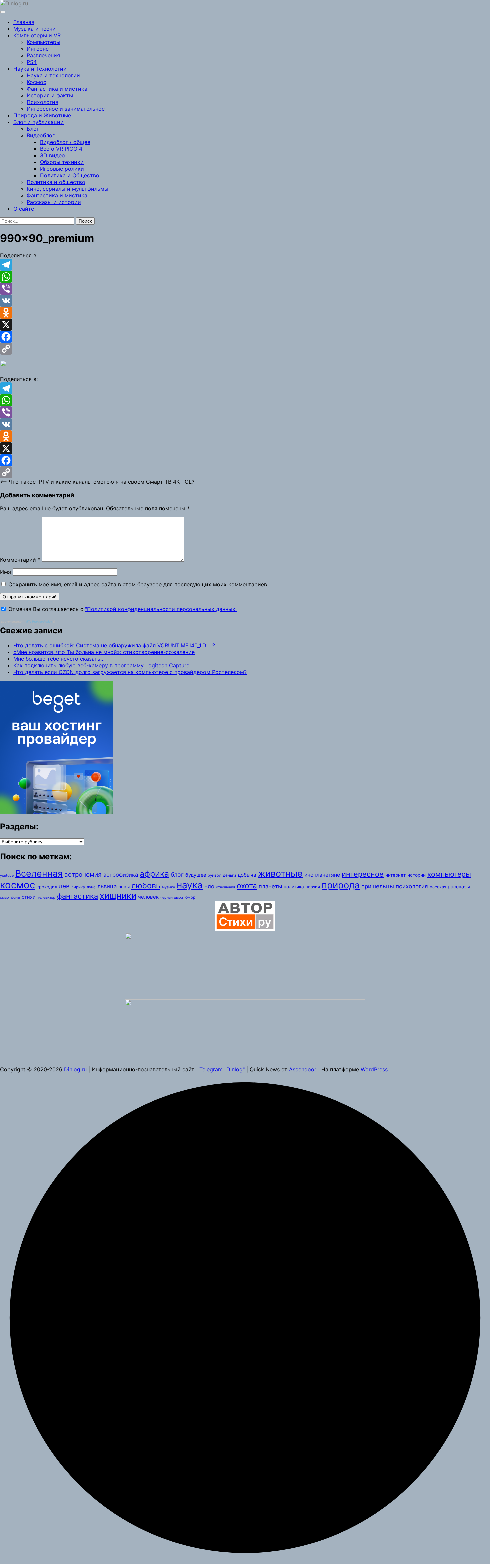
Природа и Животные (42, 115)
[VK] (245, 301)
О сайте (23, 208)
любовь (145, 885)
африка (154, 874)
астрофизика (120, 874)
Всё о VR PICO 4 (61, 148)
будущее (195, 875)
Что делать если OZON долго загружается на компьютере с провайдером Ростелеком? (130, 672)
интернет (395, 875)
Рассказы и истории (54, 202)
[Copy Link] (245, 349)
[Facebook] (245, 337)
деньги (229, 875)
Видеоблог (41, 135)
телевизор (46, 897)
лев (64, 886)
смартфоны (10, 897)
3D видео (52, 155)
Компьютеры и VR (37, 35)
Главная (23, 22)
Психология (42, 102)
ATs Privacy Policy (39, 621)
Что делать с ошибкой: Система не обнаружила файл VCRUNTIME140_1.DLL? (114, 645)
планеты (270, 886)
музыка (168, 887)
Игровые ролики (62, 168)
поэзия (313, 886)
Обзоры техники (62, 162)
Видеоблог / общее (65, 142)
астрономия (83, 874)
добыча (247, 875)
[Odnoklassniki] (245, 313)
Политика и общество (56, 182)
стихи (29, 897)
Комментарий (20, 559)
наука (190, 885)
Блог (33, 128)
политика (294, 886)
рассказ (438, 886)
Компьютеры (43, 42)
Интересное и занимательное (66, 108)
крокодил (47, 886)
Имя (5, 571)
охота (247, 885)
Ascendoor (302, 1069)
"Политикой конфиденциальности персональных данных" (161, 609)
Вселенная (39, 873)
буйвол (214, 875)
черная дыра (171, 897)
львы (124, 886)
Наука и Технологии (40, 68)
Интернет (39, 48)
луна (91, 887)
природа (341, 885)
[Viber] (245, 289)
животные (280, 873)
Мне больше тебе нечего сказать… (59, 658)
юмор (190, 897)
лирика (78, 887)
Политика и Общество (69, 175)
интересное (363, 874)
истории (416, 875)
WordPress (374, 1069)
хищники (118, 896)
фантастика (77, 896)
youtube (7, 875)
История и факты (50, 95)
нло (209, 886)
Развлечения (43, 55)
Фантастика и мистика (57, 88)
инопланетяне (322, 875)
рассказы (459, 886)
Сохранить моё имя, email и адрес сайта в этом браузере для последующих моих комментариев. (138, 584)
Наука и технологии (53, 75)
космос (17, 885)
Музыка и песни (34, 28)
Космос (36, 82)
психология (412, 886)
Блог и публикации (38, 122)
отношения (225, 887)
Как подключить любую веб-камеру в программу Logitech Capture (101, 665)
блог (177, 874)
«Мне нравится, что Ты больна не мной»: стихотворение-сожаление (104, 652)
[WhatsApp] (245, 277)
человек (148, 897)
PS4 (32, 62)
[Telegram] (245, 265)
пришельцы (377, 886)
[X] (245, 325)
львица (107, 886)
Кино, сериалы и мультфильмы (67, 188)
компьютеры (449, 874)
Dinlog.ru (75, 1069)
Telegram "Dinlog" (222, 1069)
